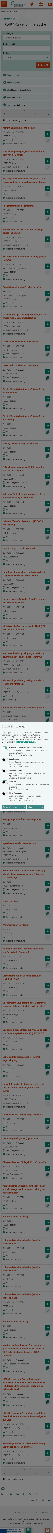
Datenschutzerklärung (25, 742)
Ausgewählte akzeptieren (14, 807)
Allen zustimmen (35, 807)
